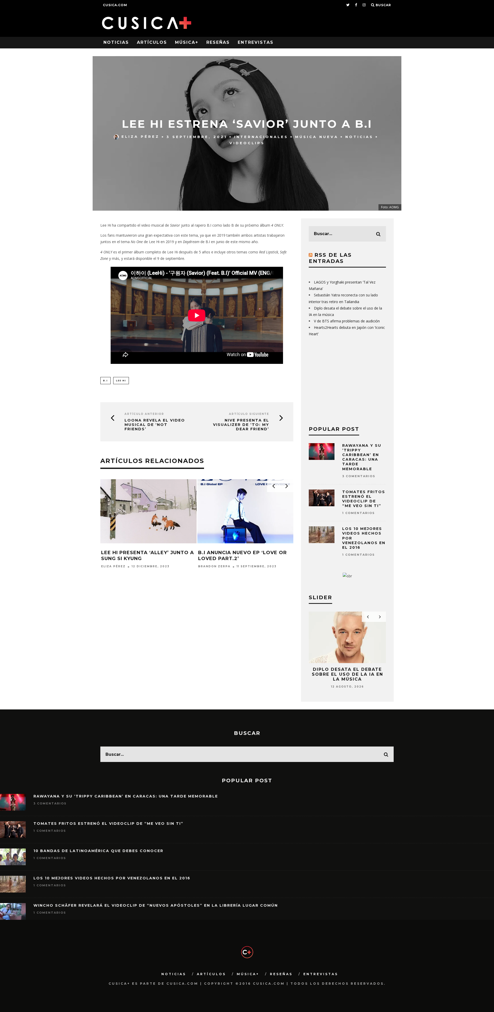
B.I (105, 380)
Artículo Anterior (144, 414)
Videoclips (247, 143)
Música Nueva (316, 136)
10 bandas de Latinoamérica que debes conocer (98, 850)
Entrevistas (256, 42)
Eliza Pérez (140, 136)
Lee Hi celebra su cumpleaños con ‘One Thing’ (243, 555)
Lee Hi (121, 380)
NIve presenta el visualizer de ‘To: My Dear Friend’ (241, 424)
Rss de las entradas (330, 258)
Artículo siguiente (249, 414)
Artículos (152, 42)
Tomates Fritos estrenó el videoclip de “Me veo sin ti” (363, 499)
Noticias (116, 42)
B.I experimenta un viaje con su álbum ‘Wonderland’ (148, 555)
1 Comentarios (358, 513)
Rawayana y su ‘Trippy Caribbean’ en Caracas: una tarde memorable (361, 457)
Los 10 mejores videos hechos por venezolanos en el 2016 (111, 878)
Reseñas (218, 42)
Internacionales (261, 136)
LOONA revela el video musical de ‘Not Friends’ (155, 424)
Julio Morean (212, 566)
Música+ (186, 42)
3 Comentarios (358, 476)
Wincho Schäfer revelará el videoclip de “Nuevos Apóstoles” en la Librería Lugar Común (155, 905)
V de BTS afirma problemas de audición (347, 321)
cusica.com (115, 5)
